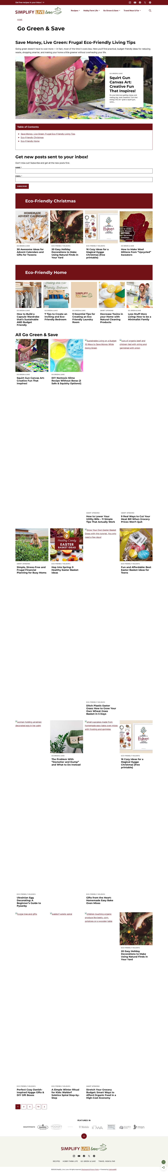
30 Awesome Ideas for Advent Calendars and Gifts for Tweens (30, 252)
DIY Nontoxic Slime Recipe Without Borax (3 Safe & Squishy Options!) (66, 381)
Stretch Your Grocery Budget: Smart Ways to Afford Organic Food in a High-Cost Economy (101, 1093)
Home (19, 20)
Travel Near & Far (131, 10)
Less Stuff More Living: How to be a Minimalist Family (139, 317)
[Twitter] (145, 2)
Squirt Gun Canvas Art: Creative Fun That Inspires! (123, 84)
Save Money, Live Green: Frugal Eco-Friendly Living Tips (48, 134)
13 (39, 1107)
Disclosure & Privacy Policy (90, 1169)
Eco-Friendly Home (30, 141)
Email (18, 176)
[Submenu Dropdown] (79, 10)
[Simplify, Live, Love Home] (38, 10)
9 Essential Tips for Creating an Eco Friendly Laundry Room (83, 318)
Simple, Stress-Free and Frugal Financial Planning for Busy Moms (31, 570)
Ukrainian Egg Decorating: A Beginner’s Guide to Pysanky (29, 901)
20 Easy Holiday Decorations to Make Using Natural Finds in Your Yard (65, 253)
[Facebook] (140, 2)
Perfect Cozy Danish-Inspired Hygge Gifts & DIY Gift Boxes (30, 1092)
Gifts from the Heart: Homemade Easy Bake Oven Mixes (99, 900)
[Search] (150, 10)
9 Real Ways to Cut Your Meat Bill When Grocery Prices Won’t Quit (135, 519)
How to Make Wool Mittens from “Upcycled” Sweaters (136, 252)
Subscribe (22, 186)
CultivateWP (112, 1169)
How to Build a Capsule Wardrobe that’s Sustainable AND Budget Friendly (28, 319)
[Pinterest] (150, 2)
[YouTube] (134, 2)
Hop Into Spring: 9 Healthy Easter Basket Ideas (65, 570)
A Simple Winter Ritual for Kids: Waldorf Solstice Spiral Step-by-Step (66, 1093)
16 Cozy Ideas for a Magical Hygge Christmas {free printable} (97, 253)
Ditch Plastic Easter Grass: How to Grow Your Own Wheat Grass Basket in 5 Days (101, 709)
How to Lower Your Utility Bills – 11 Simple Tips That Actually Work (100, 519)
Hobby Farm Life (90, 10)
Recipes (74, 10)
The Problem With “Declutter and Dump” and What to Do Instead (66, 762)
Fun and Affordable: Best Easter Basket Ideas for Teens (136, 570)
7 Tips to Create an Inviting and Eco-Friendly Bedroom (56, 317)
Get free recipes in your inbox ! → (29, 2)
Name (18, 167)
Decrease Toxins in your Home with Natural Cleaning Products (111, 318)
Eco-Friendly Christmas (32, 137)
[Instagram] (129, 2)
